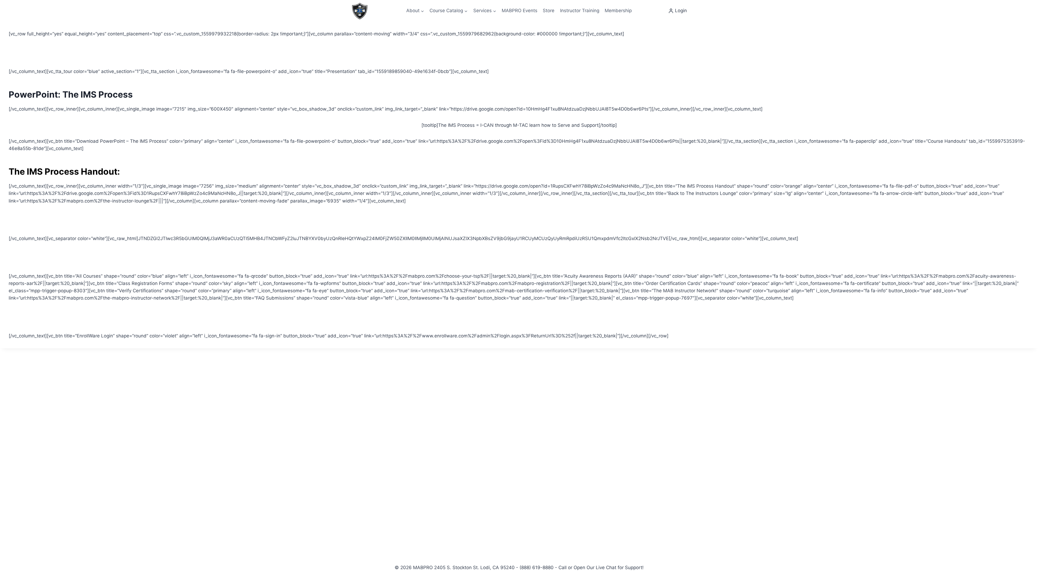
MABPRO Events (519, 10)
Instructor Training (579, 10)
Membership (618, 10)
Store (548, 10)
